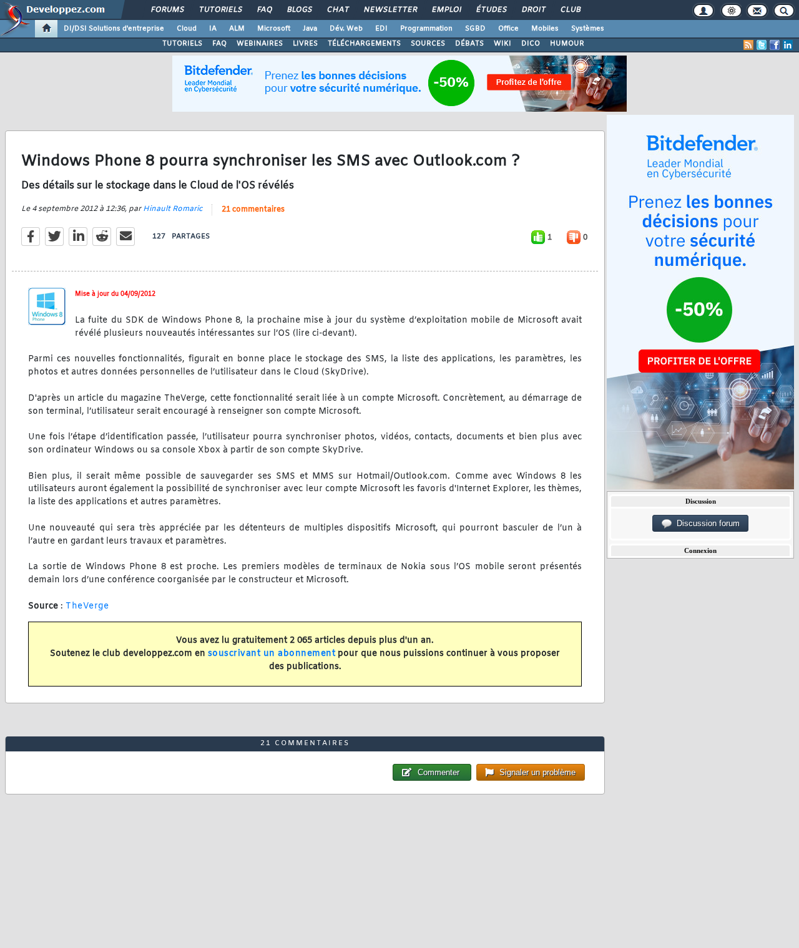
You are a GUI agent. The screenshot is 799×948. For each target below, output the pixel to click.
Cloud (187, 28)
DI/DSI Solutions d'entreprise (114, 28)
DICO (530, 43)
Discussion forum (706, 523)
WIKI (502, 43)
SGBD (475, 28)
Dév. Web (346, 28)
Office (508, 28)
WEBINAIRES (260, 43)
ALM (237, 28)
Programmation (426, 28)
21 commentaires (253, 210)
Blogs (299, 10)
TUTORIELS (182, 43)
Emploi (446, 10)
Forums (167, 10)
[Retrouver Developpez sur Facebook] (775, 45)
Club (570, 10)
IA (213, 28)
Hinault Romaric (172, 209)
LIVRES (305, 43)
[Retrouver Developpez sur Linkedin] (788, 45)
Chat (337, 10)
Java (310, 28)
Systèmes (587, 28)
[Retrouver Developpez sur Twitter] (762, 45)
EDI (381, 28)
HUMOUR (567, 43)
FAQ (264, 10)
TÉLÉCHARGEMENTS (364, 43)
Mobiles (545, 28)
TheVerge (87, 606)
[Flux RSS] (748, 45)
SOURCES (428, 43)
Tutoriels (220, 10)
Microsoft (273, 28)
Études (490, 10)
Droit (533, 10)
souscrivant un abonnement (272, 654)
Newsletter (390, 10)
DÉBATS (469, 43)
